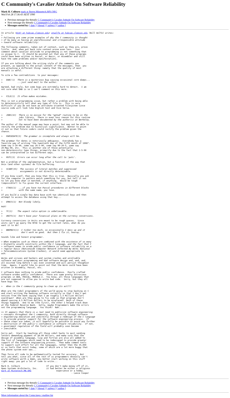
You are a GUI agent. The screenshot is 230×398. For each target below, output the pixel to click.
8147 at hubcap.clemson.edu (32, 33)
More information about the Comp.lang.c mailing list (27, 395)
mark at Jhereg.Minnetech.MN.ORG (39, 11)
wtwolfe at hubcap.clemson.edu (69, 33)
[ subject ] (51, 25)
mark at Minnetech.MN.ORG (16, 371)
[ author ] (61, 25)
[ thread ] (41, 25)
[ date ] (32, 25)
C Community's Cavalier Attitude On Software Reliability (66, 19)
